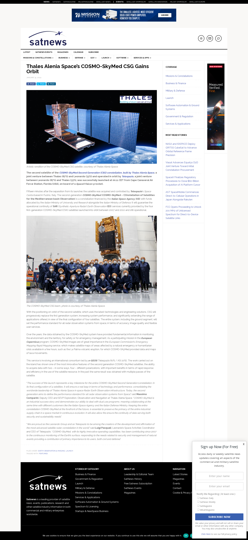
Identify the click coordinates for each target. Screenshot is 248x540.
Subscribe (93, 52)
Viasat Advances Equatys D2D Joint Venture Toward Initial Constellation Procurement (182, 166)
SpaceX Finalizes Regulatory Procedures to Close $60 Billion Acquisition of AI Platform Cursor (183, 181)
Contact (177, 488)
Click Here (206, 534)
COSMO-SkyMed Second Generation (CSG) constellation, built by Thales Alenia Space (106, 172)
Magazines (62, 52)
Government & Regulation (179, 116)
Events (176, 483)
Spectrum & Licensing (86, 506)
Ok (186, 535)
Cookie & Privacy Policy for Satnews (192, 492)
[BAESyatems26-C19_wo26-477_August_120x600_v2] (215, 148)
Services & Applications (178, 123)
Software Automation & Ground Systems (97, 502)
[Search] (218, 38)
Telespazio (127, 176)
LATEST (26, 52)
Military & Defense (175, 90)
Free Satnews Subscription (138, 483)
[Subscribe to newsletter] (210, 38)
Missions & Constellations (179, 76)
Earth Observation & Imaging (51, 451)
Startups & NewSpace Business (91, 511)
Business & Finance (176, 83)
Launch (69, 451)
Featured (43, 454)
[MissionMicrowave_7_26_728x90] (124, 20)
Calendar (78, 52)
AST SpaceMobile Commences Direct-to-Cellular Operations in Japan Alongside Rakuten (182, 196)
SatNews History (133, 479)
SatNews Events (43, 52)
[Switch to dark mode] (201, 38)
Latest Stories (180, 474)
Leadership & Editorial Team (139, 474)
